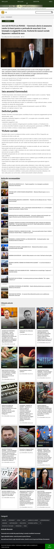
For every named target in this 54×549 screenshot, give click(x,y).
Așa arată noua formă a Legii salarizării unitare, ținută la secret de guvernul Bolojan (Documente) (25, 539)
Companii (4, 523)
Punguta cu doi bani (7, 526)
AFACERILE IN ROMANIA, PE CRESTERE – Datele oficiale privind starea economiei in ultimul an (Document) (30, 287)
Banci (24, 520)
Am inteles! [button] (49, 546)
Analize (4, 520)
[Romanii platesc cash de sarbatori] (27, 357)
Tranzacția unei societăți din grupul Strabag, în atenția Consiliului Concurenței (20, 533)
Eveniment (12, 520)
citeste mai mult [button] (5, 547)
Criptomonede (13, 523)
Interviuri (18, 526)
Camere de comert (33, 520)
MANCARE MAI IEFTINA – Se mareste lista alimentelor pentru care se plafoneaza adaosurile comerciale (29, 294)
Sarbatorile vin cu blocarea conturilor (26, 331)
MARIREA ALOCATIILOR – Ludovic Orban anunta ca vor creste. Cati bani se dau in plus (30, 255)
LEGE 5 (50, 1)
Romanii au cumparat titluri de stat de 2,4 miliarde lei (27, 450)
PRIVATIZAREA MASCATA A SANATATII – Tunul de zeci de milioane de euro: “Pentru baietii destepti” (30, 200)
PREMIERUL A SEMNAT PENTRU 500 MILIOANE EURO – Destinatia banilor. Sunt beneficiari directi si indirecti (29, 239)
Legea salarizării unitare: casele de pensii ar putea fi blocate (16, 536)
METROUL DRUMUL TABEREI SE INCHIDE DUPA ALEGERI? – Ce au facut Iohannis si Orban (30, 263)
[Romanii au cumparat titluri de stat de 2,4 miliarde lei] (27, 436)
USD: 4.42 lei (5, 1)
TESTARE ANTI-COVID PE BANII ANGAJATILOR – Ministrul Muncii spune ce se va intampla (29, 192)
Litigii (18, 520)
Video (25, 526)
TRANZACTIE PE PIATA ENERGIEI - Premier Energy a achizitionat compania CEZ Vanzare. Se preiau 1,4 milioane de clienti (44, 373)
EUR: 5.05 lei (20, 1)
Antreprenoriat (45, 520)
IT (40, 523)
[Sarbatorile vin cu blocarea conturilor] (27, 318)
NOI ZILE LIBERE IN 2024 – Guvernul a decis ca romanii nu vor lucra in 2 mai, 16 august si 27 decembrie (9, 493)
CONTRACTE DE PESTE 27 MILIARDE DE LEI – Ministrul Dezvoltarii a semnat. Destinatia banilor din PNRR (28, 247)
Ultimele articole (7, 303)
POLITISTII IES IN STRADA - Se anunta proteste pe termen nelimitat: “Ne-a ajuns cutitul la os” (29, 279)
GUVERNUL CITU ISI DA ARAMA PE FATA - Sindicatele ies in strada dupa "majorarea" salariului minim (30, 271)
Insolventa (23, 523)
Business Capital (33, 523)
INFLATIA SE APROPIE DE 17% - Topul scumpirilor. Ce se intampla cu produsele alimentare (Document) (29, 184)
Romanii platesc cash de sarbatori (26, 371)
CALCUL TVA (36, 1)
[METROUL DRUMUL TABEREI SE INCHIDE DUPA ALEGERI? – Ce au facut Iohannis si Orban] (4, 263)
